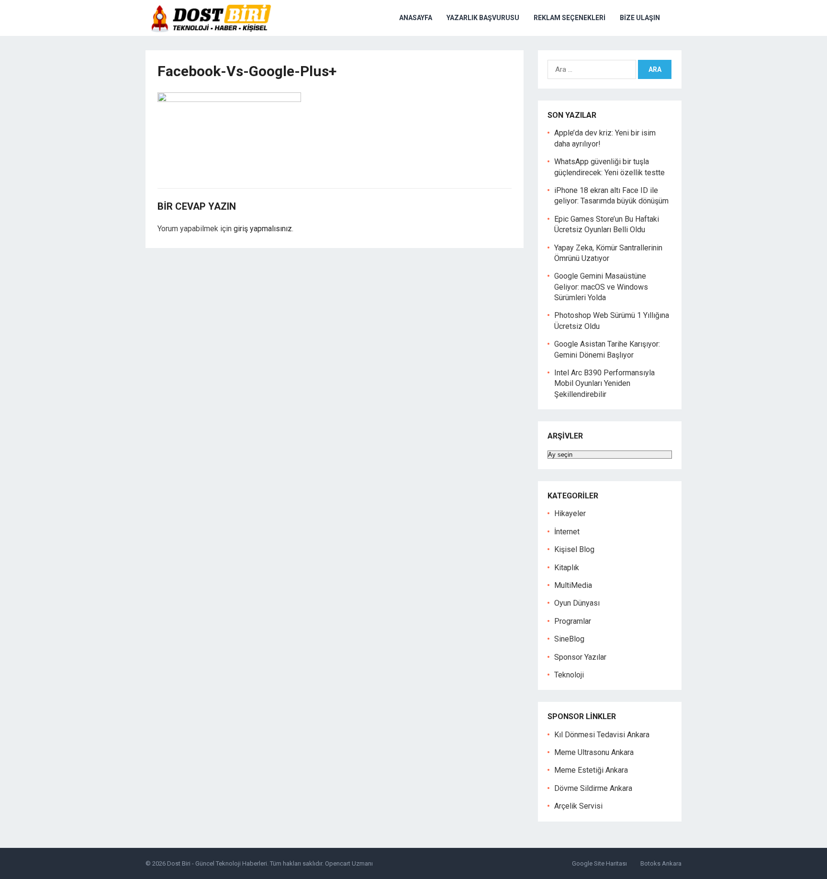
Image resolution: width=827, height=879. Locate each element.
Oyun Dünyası (577, 603)
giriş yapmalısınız (263, 228)
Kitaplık (566, 567)
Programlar (572, 621)
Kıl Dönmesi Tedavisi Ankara (601, 734)
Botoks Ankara (661, 863)
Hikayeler (570, 513)
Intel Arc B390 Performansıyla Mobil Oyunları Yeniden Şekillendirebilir (604, 383)
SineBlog (569, 638)
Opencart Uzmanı (349, 863)
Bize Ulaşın (640, 18)
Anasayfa (415, 18)
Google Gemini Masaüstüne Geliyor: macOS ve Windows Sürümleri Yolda (601, 286)
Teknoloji (569, 674)
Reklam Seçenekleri (569, 18)
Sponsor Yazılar (580, 657)
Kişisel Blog (574, 549)
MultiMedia (573, 585)
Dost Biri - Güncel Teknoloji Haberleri (217, 863)
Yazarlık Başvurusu (483, 18)
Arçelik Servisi (578, 806)
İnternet (567, 531)
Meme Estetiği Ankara (591, 770)
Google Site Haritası (599, 863)
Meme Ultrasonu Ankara (594, 752)
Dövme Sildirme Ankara (593, 788)
